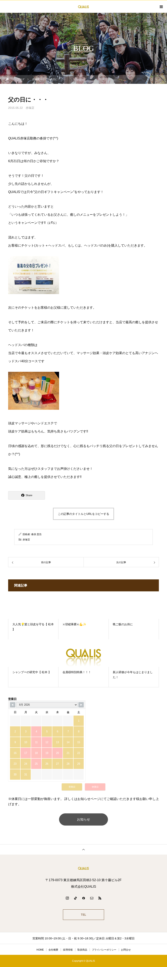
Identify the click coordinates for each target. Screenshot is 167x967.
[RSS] (100, 898)
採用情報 (68, 949)
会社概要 (53, 949)
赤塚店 (30, 107)
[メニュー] (161, 7)
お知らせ (83, 819)
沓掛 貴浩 (36, 534)
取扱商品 (82, 949)
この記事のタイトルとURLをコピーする (83, 513)
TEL (83, 914)
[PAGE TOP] (83, 849)
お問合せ (126, 949)
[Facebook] (83, 898)
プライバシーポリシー (104, 949)
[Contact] (92, 898)
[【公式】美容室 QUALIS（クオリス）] (83, 868)
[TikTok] (75, 898)
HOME (40, 949)
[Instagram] (67, 898)
